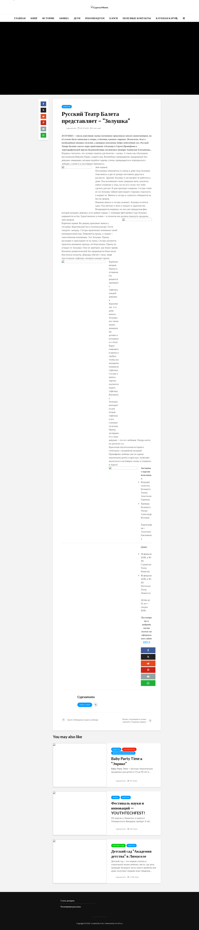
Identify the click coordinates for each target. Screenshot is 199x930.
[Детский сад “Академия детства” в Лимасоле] (80, 861)
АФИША (64, 18)
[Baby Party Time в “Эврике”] (80, 765)
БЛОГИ (113, 18)
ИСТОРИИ (48, 18)
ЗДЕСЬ (146, 642)
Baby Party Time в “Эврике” (126, 761)
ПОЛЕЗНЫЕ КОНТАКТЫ (137, 18)
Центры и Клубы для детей (123, 753)
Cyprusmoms (71, 128)
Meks (102, 923)
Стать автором (67, 900)
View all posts (85, 705)
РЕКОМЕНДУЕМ (94, 18)
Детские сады (118, 845)
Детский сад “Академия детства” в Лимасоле (131, 853)
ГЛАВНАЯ (20, 18)
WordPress (119, 923)
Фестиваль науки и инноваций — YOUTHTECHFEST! (128, 808)
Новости (66, 107)
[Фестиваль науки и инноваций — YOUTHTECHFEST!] (80, 813)
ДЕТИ (77, 18)
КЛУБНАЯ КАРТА (166, 18)
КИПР (34, 18)
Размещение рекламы (71, 906)
